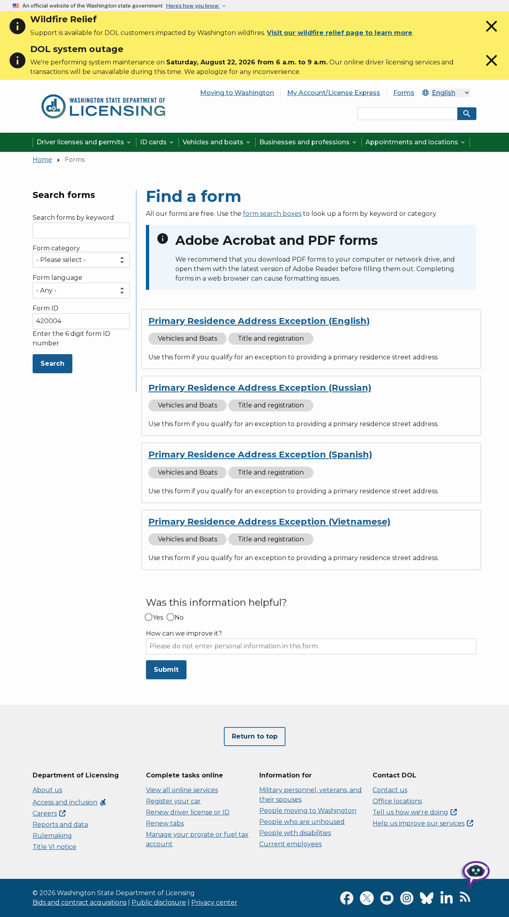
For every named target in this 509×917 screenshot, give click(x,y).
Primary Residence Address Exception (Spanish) (260, 454)
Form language (57, 277)
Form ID (45, 308)
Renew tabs (165, 823)
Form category (56, 248)
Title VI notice (54, 847)
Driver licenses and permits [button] (84, 142)
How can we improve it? (184, 633)
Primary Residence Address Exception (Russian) (259, 387)
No (179, 617)
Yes (158, 617)
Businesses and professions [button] (308, 142)
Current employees (290, 844)
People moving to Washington (307, 810)
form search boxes (272, 213)
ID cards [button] (157, 142)
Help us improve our (418, 823)
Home (42, 159)
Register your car (173, 801)
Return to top (255, 736)
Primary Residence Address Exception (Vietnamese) (269, 521)
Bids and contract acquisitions (79, 902)
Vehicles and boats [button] (217, 142)
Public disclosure (159, 902)
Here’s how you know (193, 5)
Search (52, 363)
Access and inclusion (70, 802)
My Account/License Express (333, 93)
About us (47, 790)
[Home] (103, 91)
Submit (166, 669)
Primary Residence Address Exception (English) (259, 321)
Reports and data (60, 824)
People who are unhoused (302, 822)
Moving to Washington (237, 93)
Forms (403, 93)
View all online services (182, 790)
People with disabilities (295, 833)
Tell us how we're (410, 812)
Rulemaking (52, 835)
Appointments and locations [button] (415, 142)
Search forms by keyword (73, 218)
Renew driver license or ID (187, 812)
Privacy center (214, 902)
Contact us (390, 790)
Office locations (397, 801)
